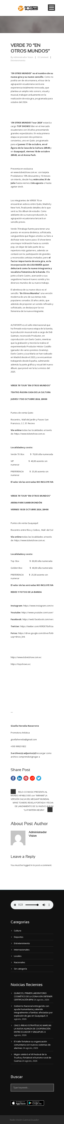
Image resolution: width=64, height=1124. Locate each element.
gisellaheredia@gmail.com (24, 739)
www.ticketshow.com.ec (25, 172)
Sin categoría (20, 968)
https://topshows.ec (21, 664)
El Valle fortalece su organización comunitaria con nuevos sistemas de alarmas (32, 1044)
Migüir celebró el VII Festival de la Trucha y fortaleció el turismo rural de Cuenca (32, 1057)
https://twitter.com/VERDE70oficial (37, 626)
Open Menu (51, 7)
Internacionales (22, 949)
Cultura (17, 930)
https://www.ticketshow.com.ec (29, 433)
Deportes (18, 936)
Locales (17, 956)
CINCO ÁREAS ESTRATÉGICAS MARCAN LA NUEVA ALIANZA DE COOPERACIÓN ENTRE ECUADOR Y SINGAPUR (32, 1028)
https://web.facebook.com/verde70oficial (43, 619)
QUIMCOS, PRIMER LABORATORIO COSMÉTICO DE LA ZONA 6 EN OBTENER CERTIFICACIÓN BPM (33, 996)
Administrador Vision (23, 57)
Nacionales (19, 962)
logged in (27, 865)
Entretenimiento (18, 60)
